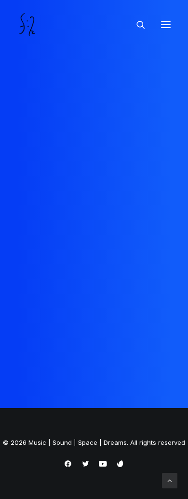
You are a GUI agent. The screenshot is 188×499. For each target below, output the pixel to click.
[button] (166, 24)
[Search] (136, 24)
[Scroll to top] (169, 479)
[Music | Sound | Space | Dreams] (28, 24)
